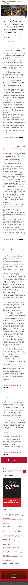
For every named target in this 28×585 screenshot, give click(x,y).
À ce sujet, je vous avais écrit (10, 71)
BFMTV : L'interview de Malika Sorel (10, 551)
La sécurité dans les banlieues (11, 50)
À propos (14, 577)
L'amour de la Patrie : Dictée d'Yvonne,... (11, 514)
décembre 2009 (7, 36)
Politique (11, 137)
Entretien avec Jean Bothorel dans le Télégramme (13, 545)
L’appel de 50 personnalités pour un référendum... (13, 535)
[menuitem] (7, 36)
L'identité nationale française (11, 398)
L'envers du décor (6, 524)
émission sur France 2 (13, 153)
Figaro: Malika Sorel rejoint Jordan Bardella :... (12, 561)
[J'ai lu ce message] (26, 581)
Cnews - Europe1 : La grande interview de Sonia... (13, 556)
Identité (11, 385)
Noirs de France (18, 224)
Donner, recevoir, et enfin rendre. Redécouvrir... (12, 519)
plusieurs (17, 215)
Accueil (14, 574)
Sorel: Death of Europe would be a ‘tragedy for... (13, 530)
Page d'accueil (16, 36)
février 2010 (7, 37)
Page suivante (16, 460)
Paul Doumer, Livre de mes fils (9, 540)
